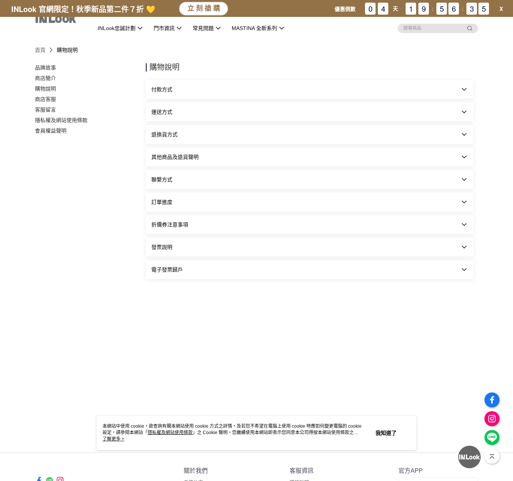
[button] (310, 89)
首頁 (40, 50)
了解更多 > (113, 439)
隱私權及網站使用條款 (170, 432)
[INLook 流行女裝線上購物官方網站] (59, 20)
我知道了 (386, 433)
